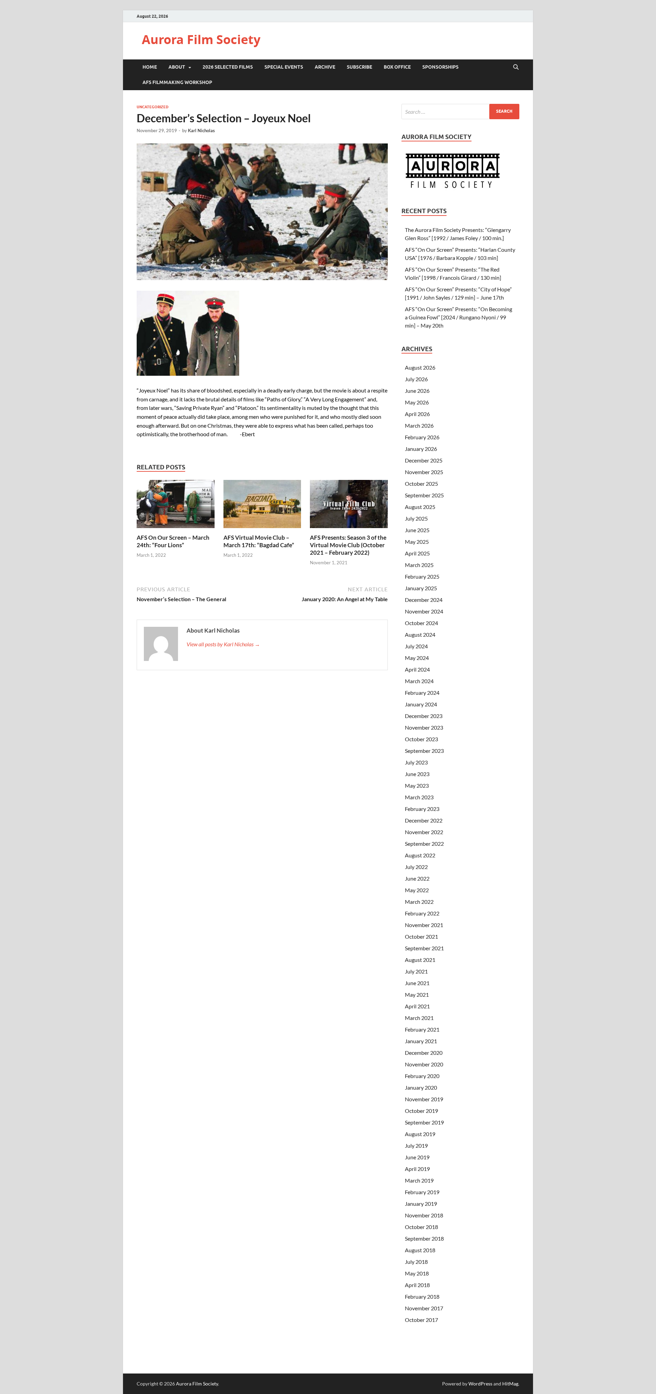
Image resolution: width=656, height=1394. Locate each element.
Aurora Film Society (201, 39)
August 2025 (420, 506)
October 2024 (421, 623)
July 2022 (416, 867)
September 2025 (424, 495)
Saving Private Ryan (199, 407)
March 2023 (419, 797)
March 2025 (419, 565)
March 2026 (419, 425)
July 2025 (416, 518)
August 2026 (420, 367)
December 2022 (423, 820)
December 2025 (423, 460)
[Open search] (516, 67)
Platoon (246, 407)
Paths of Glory (283, 399)
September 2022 (424, 843)
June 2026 (417, 390)
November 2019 (424, 1099)
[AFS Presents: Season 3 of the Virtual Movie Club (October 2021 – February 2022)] (349, 506)
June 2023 (417, 774)
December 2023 (423, 716)
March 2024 (419, 681)
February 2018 (422, 1296)
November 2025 (424, 472)
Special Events (283, 67)
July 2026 (416, 379)
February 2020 (422, 1076)
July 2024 (416, 646)
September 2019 (424, 1122)
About (176, 67)
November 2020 (424, 1064)
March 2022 (419, 901)
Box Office (397, 67)
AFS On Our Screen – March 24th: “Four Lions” (173, 541)
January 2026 (421, 448)
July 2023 (416, 762)
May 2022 (417, 890)
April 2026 (417, 414)
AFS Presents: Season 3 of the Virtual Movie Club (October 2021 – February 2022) (348, 545)
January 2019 (421, 1203)
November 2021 (424, 925)
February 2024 (422, 692)
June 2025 (417, 530)
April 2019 (417, 1168)
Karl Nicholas (201, 130)
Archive (325, 67)
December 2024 (423, 599)
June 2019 (417, 1157)
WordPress (480, 1383)
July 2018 (416, 1261)
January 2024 (421, 704)
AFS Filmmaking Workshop (177, 82)
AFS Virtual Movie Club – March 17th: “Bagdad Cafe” (258, 541)
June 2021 (417, 983)
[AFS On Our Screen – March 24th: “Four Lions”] (176, 506)
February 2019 (422, 1192)
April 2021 (417, 1006)
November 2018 (424, 1215)
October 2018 (421, 1227)
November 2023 (424, 727)
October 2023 (421, 739)
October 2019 (421, 1110)
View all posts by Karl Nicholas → (223, 644)
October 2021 (421, 936)
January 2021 (421, 1041)
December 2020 (423, 1052)
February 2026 (422, 437)
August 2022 (420, 855)
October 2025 (421, 483)
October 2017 (421, 1319)
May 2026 (417, 402)
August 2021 (420, 959)
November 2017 (424, 1308)
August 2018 (420, 1250)
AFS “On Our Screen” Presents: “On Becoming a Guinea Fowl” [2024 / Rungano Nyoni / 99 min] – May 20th (458, 317)
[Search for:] (460, 111)
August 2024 (420, 634)
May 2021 (417, 994)
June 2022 (417, 878)
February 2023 (422, 808)
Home (149, 67)
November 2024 (424, 611)
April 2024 (417, 669)
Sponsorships (440, 67)
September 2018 (424, 1238)
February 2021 (422, 1029)
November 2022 (424, 832)
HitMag (510, 1383)
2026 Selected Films (228, 67)
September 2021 (424, 948)
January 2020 (421, 1087)
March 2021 (419, 1018)
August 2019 (420, 1134)
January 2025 (421, 588)
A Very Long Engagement (334, 399)
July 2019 (416, 1145)
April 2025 (417, 553)
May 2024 (417, 657)
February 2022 (422, 913)
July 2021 (416, 971)
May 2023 (417, 785)
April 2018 (417, 1285)
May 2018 (417, 1273)
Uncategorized (152, 107)
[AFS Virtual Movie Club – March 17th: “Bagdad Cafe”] (262, 506)
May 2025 (417, 541)
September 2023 (424, 750)
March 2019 (419, 1180)
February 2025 (422, 576)
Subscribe (359, 67)
